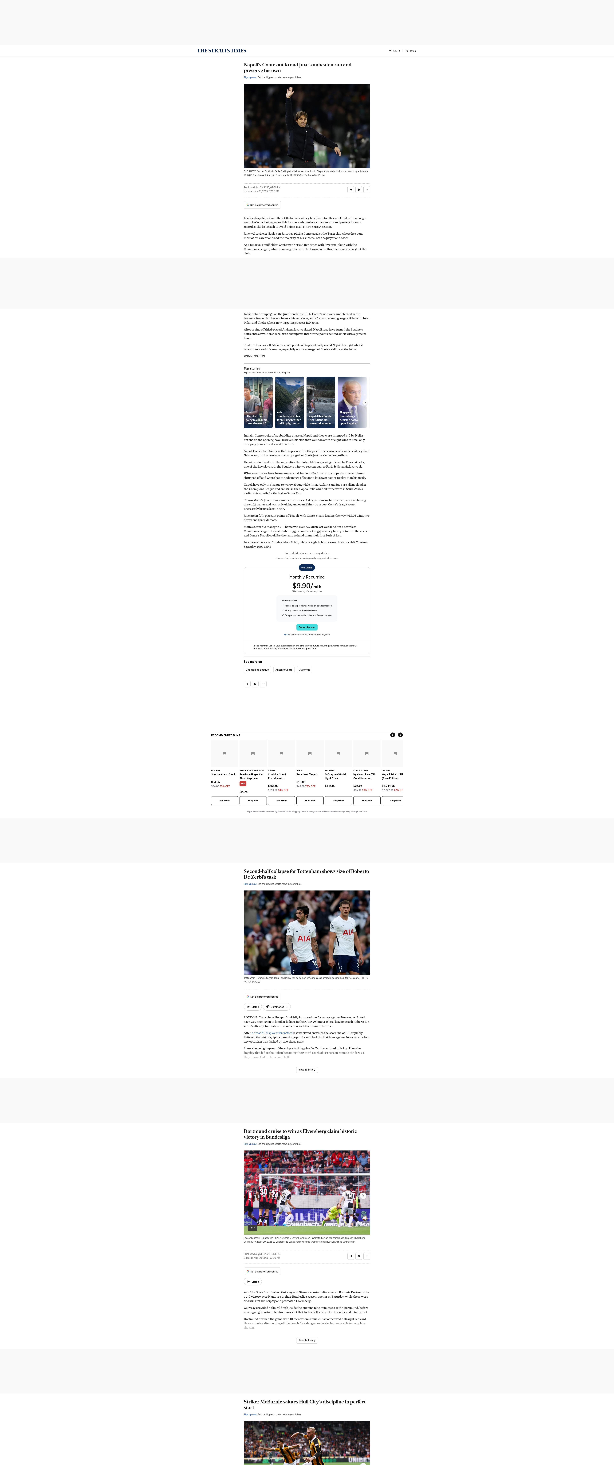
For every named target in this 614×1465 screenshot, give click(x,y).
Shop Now (224, 800)
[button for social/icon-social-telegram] (350, 189)
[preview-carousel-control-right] (365, 402)
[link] (221, 50)
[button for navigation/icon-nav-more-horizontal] (366, 189)
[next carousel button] (363, 1196)
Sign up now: (250, 77)
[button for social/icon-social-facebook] (358, 189)
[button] (394, 50)
